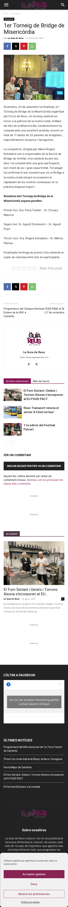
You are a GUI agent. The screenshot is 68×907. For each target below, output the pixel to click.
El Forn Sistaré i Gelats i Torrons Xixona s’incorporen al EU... (30, 591)
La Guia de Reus (15, 38)
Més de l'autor (41, 381)
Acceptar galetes (34, 874)
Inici (6, 13)
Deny (34, 884)
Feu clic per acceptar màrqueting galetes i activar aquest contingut (34, 702)
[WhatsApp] (32, 46)
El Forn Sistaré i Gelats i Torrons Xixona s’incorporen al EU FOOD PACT (43, 395)
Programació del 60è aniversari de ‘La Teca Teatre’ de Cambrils (33, 749)
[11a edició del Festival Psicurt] (13, 429)
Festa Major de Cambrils (18, 767)
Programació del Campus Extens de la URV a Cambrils (19, 312)
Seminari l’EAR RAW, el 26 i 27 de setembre (49, 310)
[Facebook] (7, 46)
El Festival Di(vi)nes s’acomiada (22, 786)
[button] (6, 5)
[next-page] (11, 442)
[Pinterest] (24, 46)
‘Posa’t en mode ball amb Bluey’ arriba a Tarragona (33, 759)
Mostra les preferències (34, 894)
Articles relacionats (17, 381)
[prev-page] (6, 442)
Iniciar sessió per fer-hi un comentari (34, 465)
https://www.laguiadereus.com (34, 357)
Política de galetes (30, 902)
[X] (15, 46)
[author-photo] (34, 347)
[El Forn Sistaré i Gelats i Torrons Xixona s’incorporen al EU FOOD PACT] (13, 395)
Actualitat (16, 13)
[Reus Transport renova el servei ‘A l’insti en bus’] (13, 412)
